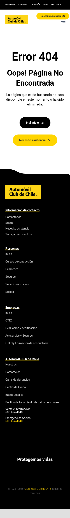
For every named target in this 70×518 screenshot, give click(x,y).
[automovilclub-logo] (16, 17)
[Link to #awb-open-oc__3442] (63, 22)
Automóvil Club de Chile (38, 488)
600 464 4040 (14, 412)
